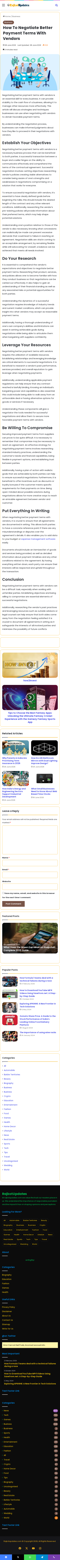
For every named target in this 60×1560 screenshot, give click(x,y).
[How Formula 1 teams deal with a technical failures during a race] (10, 981)
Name (6, 857)
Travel (7, 1156)
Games (7, 1118)
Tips (6, 1152)
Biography (8, 1083)
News (6, 1135)
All (5, 1066)
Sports (7, 1143)
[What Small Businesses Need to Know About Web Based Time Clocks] (44, 778)
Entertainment (10, 1105)
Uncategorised (11, 1161)
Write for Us (7, 1328)
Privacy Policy (8, 1307)
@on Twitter (9, 1335)
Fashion (7, 1109)
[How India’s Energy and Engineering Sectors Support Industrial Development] (15, 778)
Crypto (7, 1096)
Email (5, 869)
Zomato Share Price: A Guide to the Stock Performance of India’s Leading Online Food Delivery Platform (38, 1020)
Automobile (9, 1070)
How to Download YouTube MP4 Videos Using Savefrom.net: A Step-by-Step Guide (38, 993)
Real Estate (9, 1139)
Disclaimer (7, 1311)
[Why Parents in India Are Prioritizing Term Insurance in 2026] (15, 747)
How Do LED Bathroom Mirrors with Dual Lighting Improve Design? (44, 761)
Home (8, 16)
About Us (6, 1315)
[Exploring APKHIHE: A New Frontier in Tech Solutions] (10, 1007)
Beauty (7, 1079)
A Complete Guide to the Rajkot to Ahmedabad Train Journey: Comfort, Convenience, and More (25, 947)
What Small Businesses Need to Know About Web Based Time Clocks (44, 791)
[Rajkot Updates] (18, 5)
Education (8, 1100)
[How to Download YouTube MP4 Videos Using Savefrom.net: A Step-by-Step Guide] (10, 994)
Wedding (8, 1165)
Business (16, 16)
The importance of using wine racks (38, 1032)
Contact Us (7, 1320)
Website (6, 881)
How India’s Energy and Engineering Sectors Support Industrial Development (14, 792)
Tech (6, 1148)
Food (6, 1113)
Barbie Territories (12, 1074)
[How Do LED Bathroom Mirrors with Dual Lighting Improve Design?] (44, 747)
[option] (30, 938)
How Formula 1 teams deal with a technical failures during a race (36, 979)
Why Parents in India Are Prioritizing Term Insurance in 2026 (14, 761)
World (6, 1169)
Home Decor (10, 1126)
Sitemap (6, 1324)
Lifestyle (8, 1131)
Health (7, 1122)
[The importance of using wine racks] (10, 1036)
